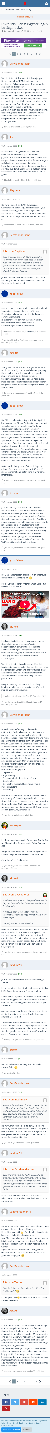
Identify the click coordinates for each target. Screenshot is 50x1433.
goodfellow (28, 331)
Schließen (27, 1429)
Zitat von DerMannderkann (19, 1169)
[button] (3, 3)
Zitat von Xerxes (12, 1282)
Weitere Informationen (11, 1429)
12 (36, 54)
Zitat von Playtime (14, 251)
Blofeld (26, 696)
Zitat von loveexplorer (16, 894)
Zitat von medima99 (15, 1099)
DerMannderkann (12, 31)
